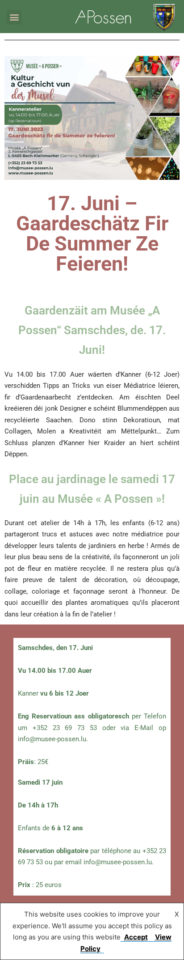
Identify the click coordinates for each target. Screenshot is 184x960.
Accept (136, 937)
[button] (14, 17)
